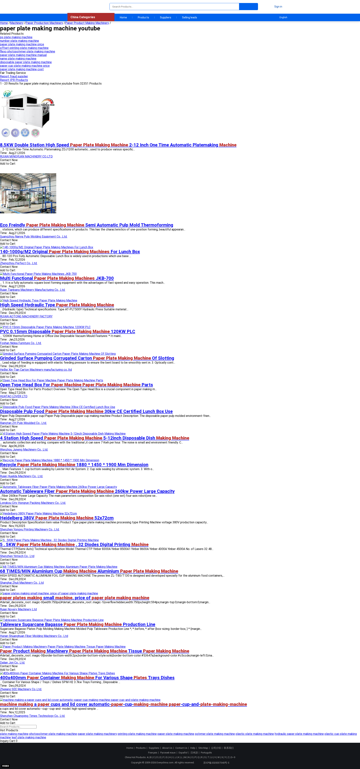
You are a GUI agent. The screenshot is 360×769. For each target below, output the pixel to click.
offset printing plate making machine (24, 48)
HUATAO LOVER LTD (13, 396)
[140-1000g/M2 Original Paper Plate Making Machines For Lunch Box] (46, 247)
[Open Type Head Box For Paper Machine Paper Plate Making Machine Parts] (51, 380)
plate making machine (14, 734)
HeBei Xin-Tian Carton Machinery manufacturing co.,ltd (36, 369)
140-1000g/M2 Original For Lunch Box (70, 251)
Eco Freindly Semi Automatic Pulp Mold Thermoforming (86, 225)
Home (123, 17)
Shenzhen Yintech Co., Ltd (17, 556)
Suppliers (165, 17)
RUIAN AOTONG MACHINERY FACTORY (26, 316)
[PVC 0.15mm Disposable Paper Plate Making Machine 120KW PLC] (45, 327)
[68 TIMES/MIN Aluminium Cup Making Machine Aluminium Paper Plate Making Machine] (58, 567)
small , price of (74, 597)
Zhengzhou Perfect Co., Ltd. (18, 263)
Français (152, 753)
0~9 (233, 757)
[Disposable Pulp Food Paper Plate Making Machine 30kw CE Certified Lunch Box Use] (57, 407)
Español (183, 753)
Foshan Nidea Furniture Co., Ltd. (20, 343)
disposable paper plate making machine (26, 62)
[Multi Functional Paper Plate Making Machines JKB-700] (38, 274)
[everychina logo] (78, 6)
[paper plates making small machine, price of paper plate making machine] (49, 593)
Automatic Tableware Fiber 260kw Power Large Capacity (87, 491)
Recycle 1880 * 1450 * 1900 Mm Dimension (74, 464)
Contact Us (181, 748)
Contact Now (9, 160)
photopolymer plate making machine (53, 734)
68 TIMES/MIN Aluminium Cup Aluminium (89, 571)
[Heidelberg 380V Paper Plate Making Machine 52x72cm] (38, 513)
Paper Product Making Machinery (87, 23)
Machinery (16, 23)
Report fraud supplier (14, 76)
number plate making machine (19, 41)
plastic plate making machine (255, 734)
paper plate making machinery (97, 734)
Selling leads (189, 17)
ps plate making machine (16, 37)
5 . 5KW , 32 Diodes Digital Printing (74, 544)
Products (143, 17)
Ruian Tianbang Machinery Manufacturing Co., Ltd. (32, 290)
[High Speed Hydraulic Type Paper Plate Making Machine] (38, 300)
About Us (167, 748)
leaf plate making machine (29, 737)
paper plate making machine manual (23, 55)
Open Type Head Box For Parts (76, 384)
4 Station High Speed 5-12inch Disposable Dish (94, 438)
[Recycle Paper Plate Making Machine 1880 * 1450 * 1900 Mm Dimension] (49, 460)
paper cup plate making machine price (25, 66)
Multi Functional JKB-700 (57, 278)
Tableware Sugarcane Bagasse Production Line (77, 624)
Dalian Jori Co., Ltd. (12, 662)
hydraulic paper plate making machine (299, 734)
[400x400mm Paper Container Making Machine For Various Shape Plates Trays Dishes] (57, 673)
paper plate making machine (176, 734)
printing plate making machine (137, 734)
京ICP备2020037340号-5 (216, 762)
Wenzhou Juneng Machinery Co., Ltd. (24, 449)
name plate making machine (18, 58)
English (283, 17)
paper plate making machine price (22, 44)
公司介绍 (216, 748)
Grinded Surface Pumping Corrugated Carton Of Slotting (87, 358)
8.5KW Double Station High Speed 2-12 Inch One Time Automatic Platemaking (118, 145)
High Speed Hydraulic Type (57, 305)
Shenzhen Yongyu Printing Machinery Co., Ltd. (29, 529)
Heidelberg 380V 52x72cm (57, 518)
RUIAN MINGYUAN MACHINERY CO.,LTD (26, 156)
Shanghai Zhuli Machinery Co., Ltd (22, 582)
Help (192, 748)
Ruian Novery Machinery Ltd (18, 609)
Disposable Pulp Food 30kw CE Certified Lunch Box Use (86, 411)
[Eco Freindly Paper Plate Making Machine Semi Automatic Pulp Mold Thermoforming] (28, 220)
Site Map (203, 748)
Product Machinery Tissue (94, 651)
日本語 (194, 753)
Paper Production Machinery (44, 23)
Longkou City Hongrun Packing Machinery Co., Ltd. (33, 503)
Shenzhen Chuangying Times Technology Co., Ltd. (32, 716)
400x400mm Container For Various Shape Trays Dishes (87, 677)
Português (206, 753)
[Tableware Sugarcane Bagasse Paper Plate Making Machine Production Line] (52, 620)
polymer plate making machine (215, 734)
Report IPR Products (14, 80)
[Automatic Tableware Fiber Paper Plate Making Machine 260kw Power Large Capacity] (58, 487)
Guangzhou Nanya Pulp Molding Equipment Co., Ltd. (33, 236)
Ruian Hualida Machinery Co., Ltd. (21, 476)
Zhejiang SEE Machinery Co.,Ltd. (21, 689)
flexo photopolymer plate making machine (27, 51)
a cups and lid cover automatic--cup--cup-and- (123, 704)
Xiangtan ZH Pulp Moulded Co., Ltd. (23, 423)
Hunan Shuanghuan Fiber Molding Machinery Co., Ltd (34, 636)
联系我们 (229, 748)
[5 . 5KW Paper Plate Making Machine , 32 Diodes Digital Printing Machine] (49, 540)
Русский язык (168, 753)
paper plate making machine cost (22, 69)
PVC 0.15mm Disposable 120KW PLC (67, 331)
